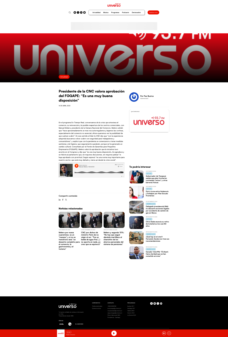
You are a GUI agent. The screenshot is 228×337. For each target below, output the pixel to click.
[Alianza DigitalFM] (69, 324)
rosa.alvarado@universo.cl (114, 310)
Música (105, 12)
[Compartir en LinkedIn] (59, 200)
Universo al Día (151, 203)
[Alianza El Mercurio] (79, 324)
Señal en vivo (153, 12)
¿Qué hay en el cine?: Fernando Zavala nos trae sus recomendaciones (157, 239)
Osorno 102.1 (130, 313)
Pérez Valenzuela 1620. (113, 315)
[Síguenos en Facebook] (75, 12)
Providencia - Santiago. (113, 317)
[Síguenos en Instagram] (81, 12)
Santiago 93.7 (131, 308)
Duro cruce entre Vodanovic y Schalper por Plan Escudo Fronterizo (157, 193)
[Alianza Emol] (61, 324)
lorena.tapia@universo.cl (114, 308)
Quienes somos (96, 308)
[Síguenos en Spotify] (84, 12)
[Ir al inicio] (114, 5)
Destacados (136, 12)
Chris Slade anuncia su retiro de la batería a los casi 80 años (157, 224)
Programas (115, 12)
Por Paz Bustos (147, 96)
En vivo (68, 332)
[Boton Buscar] (70, 12)
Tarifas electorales (97, 306)
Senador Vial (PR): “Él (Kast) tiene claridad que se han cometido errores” (157, 254)
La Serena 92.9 (131, 315)
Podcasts (125, 12)
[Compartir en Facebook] (63, 200)
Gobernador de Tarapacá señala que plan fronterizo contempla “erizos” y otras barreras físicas (156, 179)
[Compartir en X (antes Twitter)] (66, 200)
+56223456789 (111, 306)
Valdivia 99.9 (130, 310)
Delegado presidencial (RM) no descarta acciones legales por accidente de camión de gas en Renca (157, 209)
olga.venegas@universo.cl (114, 313)
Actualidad (96, 12)
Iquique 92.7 (130, 306)
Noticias (149, 173)
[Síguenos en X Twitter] (78, 12)
